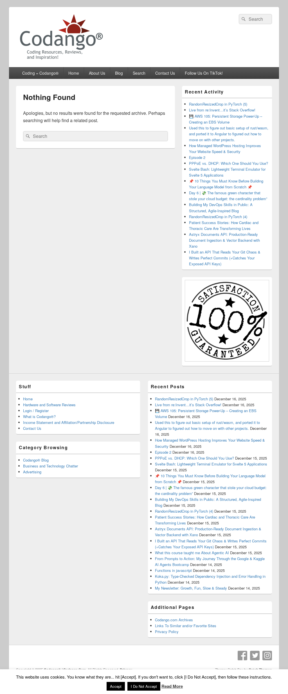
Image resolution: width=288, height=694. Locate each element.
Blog (119, 73)
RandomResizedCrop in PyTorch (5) (218, 104)
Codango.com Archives (174, 619)
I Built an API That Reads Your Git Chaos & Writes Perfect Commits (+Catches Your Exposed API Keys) (224, 257)
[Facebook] (242, 655)
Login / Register (36, 410)
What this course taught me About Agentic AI (192, 552)
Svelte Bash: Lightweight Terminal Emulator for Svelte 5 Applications (211, 464)
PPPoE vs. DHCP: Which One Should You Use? (228, 163)
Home (73, 73)
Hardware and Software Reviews (49, 404)
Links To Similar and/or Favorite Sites (185, 625)
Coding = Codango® (40, 73)
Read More (172, 686)
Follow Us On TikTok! (204, 73)
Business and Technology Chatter (50, 466)
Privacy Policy (167, 631)
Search (139, 73)
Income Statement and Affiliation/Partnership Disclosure (68, 422)
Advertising (32, 471)
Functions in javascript (173, 570)
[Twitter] (255, 655)
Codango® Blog (36, 460)
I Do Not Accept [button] (144, 686)
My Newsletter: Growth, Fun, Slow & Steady (191, 588)
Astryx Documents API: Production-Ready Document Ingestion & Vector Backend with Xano (224, 240)
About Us (97, 73)
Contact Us (165, 73)
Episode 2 (197, 157)
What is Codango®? (39, 416)
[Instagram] (267, 655)
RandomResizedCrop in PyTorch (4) (218, 216)
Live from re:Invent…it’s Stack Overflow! (222, 110)
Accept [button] (116, 686)
